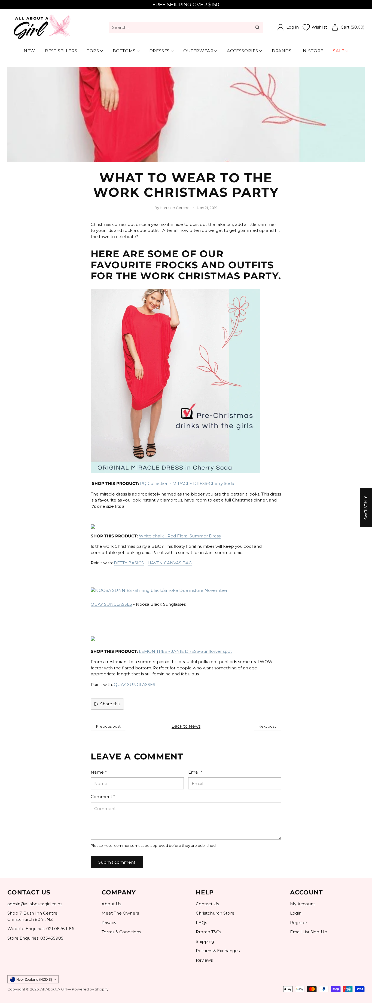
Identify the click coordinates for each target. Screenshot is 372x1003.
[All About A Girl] (41, 27)
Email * (195, 772)
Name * (99, 772)
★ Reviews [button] (365, 508)
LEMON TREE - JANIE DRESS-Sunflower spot (185, 651)
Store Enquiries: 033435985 (35, 938)
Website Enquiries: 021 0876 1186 (40, 928)
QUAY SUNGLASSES (111, 604)
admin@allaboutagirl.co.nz (34, 903)
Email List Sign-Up (308, 931)
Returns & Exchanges (218, 950)
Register (298, 922)
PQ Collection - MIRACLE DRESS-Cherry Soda (187, 483)
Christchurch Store (215, 913)
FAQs (201, 922)
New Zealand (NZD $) (34, 979)
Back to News (186, 726)
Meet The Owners (120, 913)
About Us (111, 903)
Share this (110, 703)
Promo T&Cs (208, 931)
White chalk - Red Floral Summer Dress (180, 536)
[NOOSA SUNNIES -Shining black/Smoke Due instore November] (91, 576)
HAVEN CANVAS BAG (170, 562)
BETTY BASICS (129, 562)
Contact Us (207, 903)
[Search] (257, 27)
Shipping (205, 941)
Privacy (109, 922)
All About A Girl (53, 989)
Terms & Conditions (121, 931)
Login (295, 913)
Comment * (103, 796)
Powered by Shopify (90, 989)
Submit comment (116, 862)
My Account (302, 903)
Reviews (204, 960)
